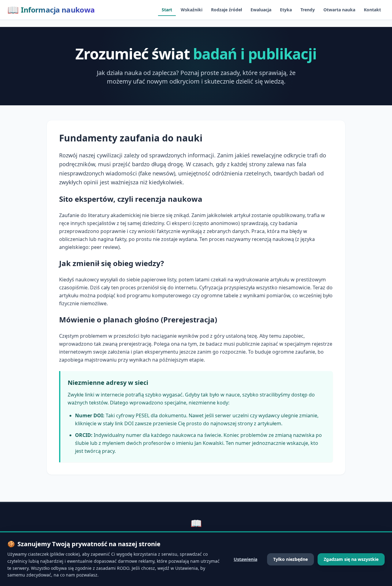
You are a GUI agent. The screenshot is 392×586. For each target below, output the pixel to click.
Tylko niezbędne (290, 559)
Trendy (307, 10)
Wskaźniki (191, 10)
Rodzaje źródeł (226, 10)
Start (167, 10)
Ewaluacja (261, 10)
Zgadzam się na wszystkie (351, 559)
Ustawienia (245, 559)
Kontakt (372, 10)
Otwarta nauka (339, 10)
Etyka (286, 10)
